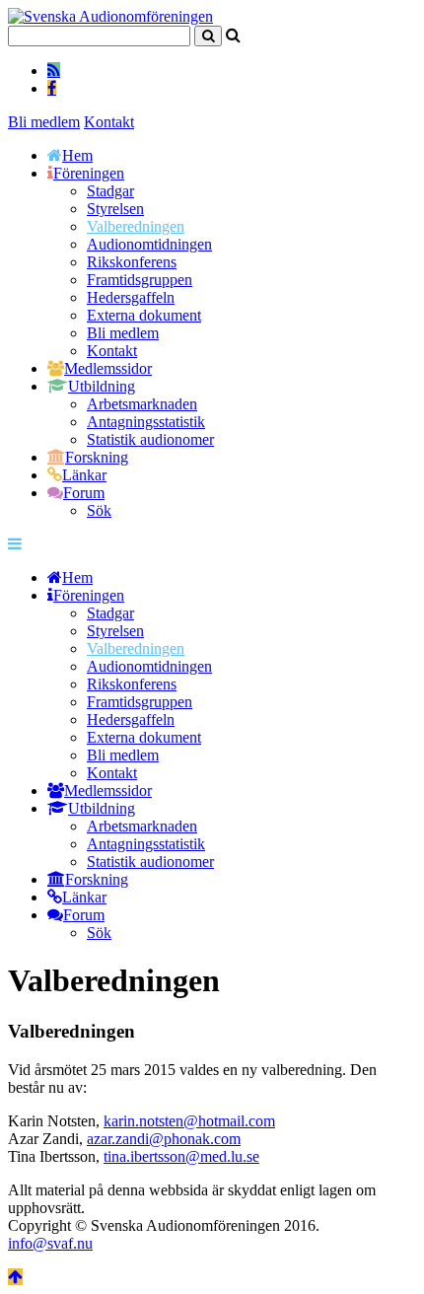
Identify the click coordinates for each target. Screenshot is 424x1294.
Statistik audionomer (150, 439)
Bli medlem (44, 121)
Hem (77, 155)
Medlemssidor (108, 368)
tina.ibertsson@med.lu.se (181, 1156)
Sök (99, 510)
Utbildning (101, 386)
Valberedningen (135, 226)
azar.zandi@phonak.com (164, 1138)
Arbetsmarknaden (142, 403)
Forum (84, 492)
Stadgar (110, 190)
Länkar (84, 475)
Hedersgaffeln (131, 297)
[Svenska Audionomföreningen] (110, 16)
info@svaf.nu (50, 1243)
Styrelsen (115, 208)
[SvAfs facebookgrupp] (51, 88)
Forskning (96, 457)
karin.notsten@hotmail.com (189, 1121)
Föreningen (88, 173)
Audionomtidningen (149, 244)
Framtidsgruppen (139, 279)
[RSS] (53, 70)
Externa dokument (144, 315)
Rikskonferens (132, 261)
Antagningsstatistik (146, 421)
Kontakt (109, 121)
